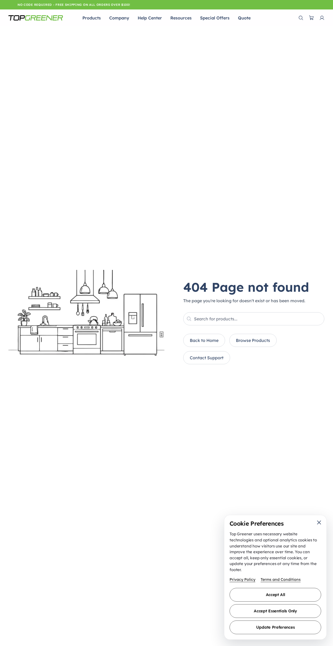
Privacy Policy (242, 579)
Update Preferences (275, 627)
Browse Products (253, 340)
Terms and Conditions (281, 579)
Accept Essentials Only (275, 610)
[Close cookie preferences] (319, 522)
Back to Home (204, 340)
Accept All (275, 594)
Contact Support (206, 357)
